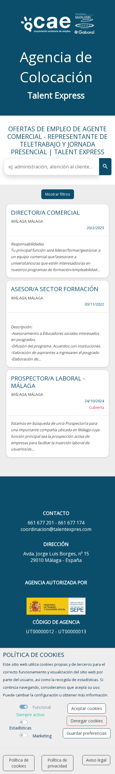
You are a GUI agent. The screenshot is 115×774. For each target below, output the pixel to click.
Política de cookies (19, 763)
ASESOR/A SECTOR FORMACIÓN (54, 289)
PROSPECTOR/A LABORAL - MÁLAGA (48, 381)
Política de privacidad (57, 763)
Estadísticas (20, 728)
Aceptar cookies (86, 708)
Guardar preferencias (87, 733)
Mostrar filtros (57, 194)
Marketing (42, 736)
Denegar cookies (86, 721)
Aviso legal (96, 760)
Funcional (41, 707)
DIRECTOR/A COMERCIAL (45, 212)
